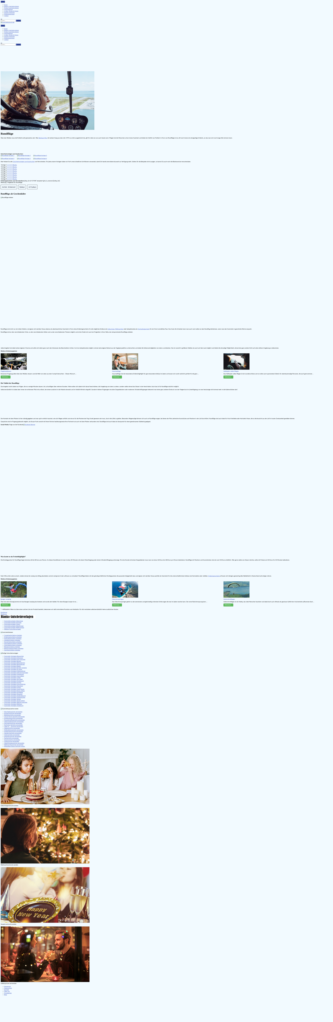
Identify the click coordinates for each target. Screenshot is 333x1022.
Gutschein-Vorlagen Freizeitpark (14, 674)
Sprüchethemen (8, 9)
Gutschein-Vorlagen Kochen (12, 682)
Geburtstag (111, 329)
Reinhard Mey (43, 138)
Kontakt (6, 990)
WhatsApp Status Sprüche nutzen (14, 746)
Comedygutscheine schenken (13, 635)
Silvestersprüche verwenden (12, 736)
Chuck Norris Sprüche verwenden (14, 716)
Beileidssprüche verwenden (12, 715)
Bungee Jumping (6, 599)
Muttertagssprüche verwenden (13, 731)
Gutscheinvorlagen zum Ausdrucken (24, 161)
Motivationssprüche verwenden (14, 730)
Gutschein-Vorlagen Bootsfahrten (14, 664)
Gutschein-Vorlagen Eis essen (13, 669)
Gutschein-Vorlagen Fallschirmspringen (16, 672)
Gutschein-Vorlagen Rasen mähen (14, 691)
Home (6, 5)
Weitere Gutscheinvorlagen (12, 629)
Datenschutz (8, 988)
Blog (5, 994)
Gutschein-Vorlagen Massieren (13, 686)
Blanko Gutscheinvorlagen (11, 6)
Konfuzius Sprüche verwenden (13, 725)
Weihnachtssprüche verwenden (13, 744)
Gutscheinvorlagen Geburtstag (13, 621)
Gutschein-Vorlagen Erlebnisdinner (14, 671)
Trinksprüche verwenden (11, 741)
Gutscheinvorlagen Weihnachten (14, 627)
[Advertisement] (166, 58)
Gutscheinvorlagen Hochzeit (12, 622)
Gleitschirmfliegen (229, 599)
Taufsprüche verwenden (11, 738)
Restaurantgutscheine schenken (13, 648)
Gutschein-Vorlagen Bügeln (12, 666)
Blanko (15, 165)
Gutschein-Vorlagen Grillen (12, 677)
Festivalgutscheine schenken (12, 638)
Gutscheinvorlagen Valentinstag (13, 626)
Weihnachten (119, 329)
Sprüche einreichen (9, 12)
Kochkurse (4, 612)
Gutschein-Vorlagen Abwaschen (14, 656)
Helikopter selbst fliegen (231, 371)
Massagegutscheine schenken (13, 643)
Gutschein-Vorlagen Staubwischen (14, 697)
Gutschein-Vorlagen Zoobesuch (13, 705)
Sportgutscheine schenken (12, 650)
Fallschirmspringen (118, 599)
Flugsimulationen (6, 371)
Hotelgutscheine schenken (12, 640)
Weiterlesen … (5, 377)
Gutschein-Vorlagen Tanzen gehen (14, 700)
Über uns (7, 991)
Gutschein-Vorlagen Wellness (13, 704)
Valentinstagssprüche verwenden (14, 743)
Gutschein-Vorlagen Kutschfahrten (14, 684)
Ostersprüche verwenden (12, 735)
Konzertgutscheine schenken (13, 642)
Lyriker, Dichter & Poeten (11, 11)
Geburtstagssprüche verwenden (14, 721)
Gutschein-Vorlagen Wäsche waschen (15, 702)
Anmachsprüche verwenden (12, 713)
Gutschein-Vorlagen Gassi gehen (14, 676)
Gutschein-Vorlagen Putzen (12, 687)
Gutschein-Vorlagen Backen (12, 661)
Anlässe (6, 15)
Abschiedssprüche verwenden (13, 711)
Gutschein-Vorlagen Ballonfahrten (14, 663)
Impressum (7, 986)
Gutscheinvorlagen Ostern (12, 624)
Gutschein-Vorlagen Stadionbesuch (15, 696)
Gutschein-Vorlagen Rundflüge (13, 692)
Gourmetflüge (116, 371)
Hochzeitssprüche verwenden (13, 723)
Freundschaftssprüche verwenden (14, 720)
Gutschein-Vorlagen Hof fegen (13, 679)
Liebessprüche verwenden (12, 728)
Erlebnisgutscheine (9, 14)
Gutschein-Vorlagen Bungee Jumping (15, 667)
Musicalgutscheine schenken (13, 645)
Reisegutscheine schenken (12, 647)
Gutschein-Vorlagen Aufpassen (13, 658)
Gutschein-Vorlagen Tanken (12, 699)
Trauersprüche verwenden (12, 740)
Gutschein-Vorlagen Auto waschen (14, 659)
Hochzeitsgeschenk (144, 329)
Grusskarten (8, 993)
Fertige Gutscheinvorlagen (11, 8)
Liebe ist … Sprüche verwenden (13, 726)
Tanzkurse (4, 614)
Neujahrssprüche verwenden (13, 733)
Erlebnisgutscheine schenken (13, 637)
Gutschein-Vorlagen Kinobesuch (14, 681)
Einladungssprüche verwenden (13, 718)
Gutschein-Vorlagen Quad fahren (14, 689)
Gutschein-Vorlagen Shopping (13, 694)
